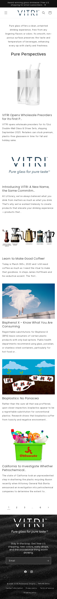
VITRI (16, 584)
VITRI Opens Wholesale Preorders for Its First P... (27, 117)
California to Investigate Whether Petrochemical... (27, 468)
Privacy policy (31, 588)
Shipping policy (30, 593)
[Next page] (48, 507)
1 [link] (8, 507)
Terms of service (47, 588)
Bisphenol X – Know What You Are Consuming (27, 324)
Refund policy (44, 584)
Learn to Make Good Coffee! (23, 258)
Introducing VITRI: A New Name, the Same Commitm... (25, 189)
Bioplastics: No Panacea (20, 398)
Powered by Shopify (27, 584)
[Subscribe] (48, 560)
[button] (6, 13)
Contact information (14, 588)
